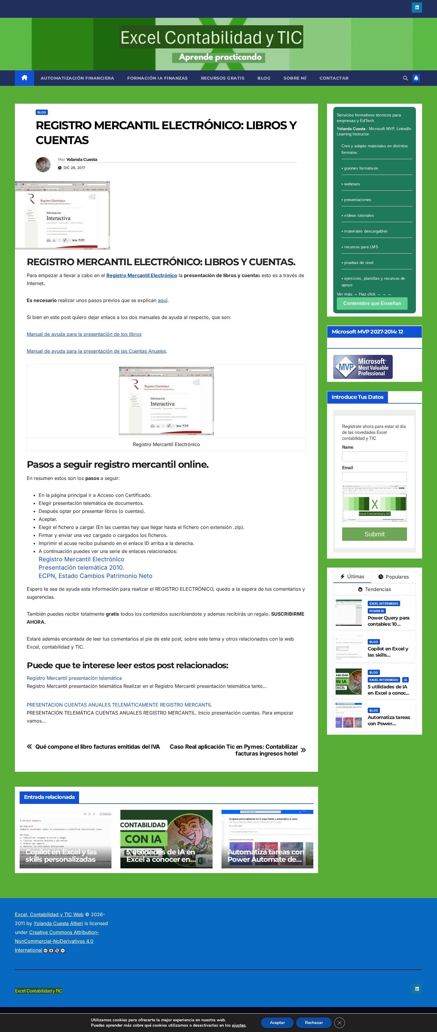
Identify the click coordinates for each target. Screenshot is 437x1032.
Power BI (377, 611)
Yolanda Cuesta (81, 159)
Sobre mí (295, 78)
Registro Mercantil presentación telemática (74, 678)
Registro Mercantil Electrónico (81, 559)
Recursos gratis (223, 78)
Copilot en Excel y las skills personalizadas (61, 856)
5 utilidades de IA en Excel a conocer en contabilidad (160, 859)
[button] (405, 78)
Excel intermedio (384, 603)
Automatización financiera (77, 78)
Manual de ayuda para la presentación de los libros (84, 334)
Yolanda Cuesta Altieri (58, 923)
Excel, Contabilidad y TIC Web (49, 914)
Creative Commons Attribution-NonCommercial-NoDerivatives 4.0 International (57, 941)
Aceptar (277, 1022)
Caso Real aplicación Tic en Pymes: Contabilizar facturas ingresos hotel (234, 750)
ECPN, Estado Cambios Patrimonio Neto (96, 575)
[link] (24, 78)
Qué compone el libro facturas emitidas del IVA (97, 746)
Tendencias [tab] (377, 589)
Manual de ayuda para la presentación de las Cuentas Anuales (96, 351)
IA (405, 680)
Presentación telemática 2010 (80, 567)
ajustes (239, 1025)
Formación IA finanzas (157, 78)
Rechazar (314, 1022)
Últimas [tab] (355, 576)
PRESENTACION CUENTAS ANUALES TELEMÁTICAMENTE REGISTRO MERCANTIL (119, 705)
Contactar (334, 78)
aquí (162, 300)
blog (264, 78)
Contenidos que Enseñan (372, 303)
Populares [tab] (396, 577)
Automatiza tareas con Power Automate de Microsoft (265, 859)
